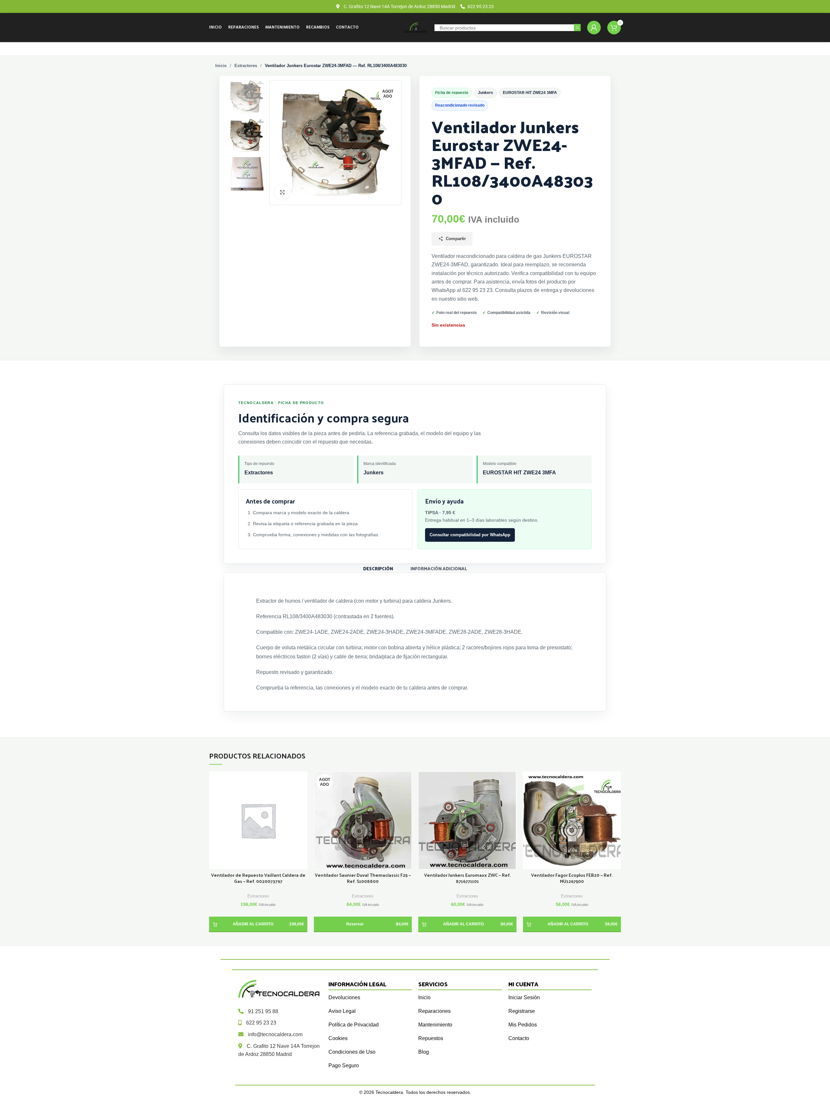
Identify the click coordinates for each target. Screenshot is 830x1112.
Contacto (518, 1038)
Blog (423, 1052)
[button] (258, 924)
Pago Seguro (343, 1065)
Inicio (221, 65)
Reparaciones (434, 1011)
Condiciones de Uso (351, 1052)
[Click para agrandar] (282, 192)
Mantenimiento (435, 1024)
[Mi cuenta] (594, 27)
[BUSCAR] (577, 27)
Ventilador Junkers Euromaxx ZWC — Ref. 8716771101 (467, 878)
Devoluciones (344, 997)
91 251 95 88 (263, 1011)
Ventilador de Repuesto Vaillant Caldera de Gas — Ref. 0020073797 (258, 878)
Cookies (338, 1038)
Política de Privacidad (353, 1024)
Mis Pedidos (522, 1024)
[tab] (378, 568)
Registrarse (521, 1011)
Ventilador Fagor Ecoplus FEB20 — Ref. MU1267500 (571, 878)
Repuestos (430, 1038)
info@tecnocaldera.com (275, 1034)
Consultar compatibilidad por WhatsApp (470, 534)
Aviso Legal (342, 1011)
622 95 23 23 (261, 1022)
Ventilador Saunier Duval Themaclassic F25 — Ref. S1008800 (363, 878)
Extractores (245, 65)
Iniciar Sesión (524, 997)
